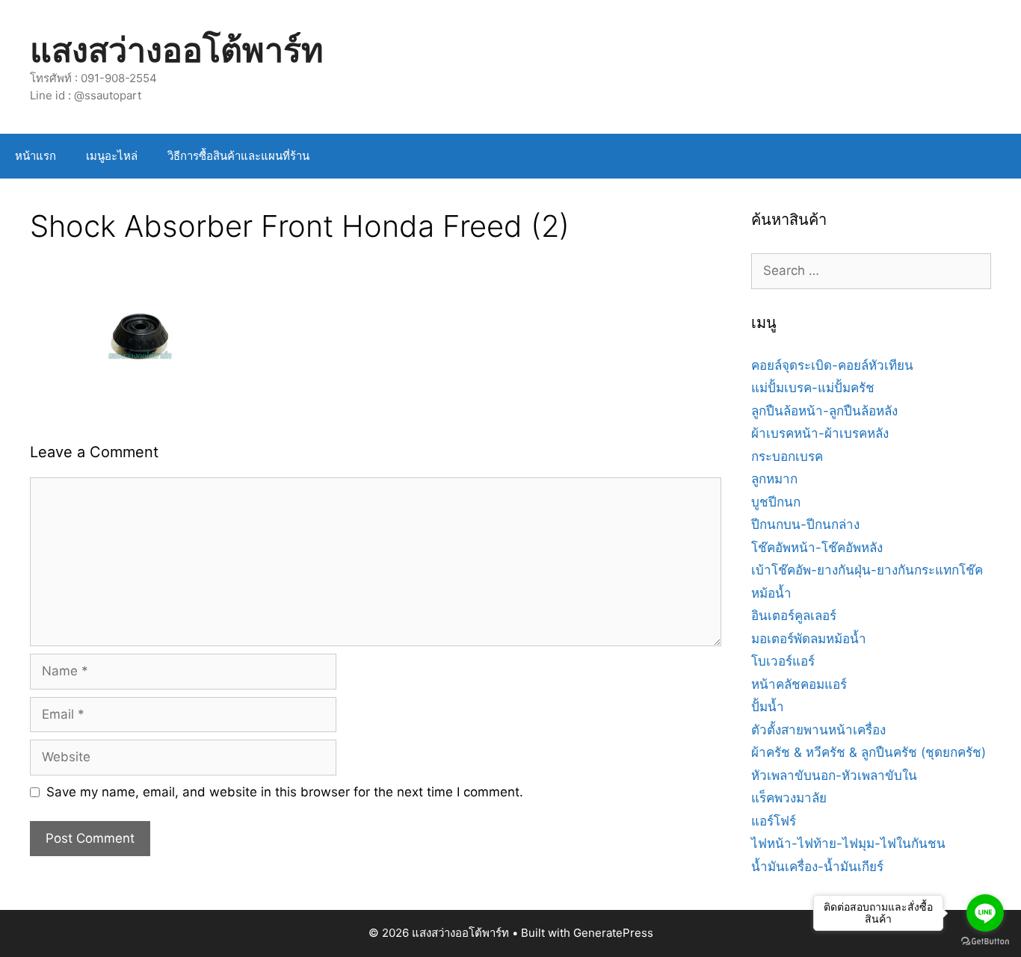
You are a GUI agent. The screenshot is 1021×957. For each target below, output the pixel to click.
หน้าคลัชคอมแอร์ (799, 684)
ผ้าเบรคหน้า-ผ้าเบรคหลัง (820, 433)
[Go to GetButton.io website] (985, 942)
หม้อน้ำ (771, 593)
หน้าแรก (35, 156)
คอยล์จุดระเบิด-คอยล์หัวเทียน (832, 365)
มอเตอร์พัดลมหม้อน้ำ (808, 638)
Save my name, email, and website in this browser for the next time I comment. (284, 791)
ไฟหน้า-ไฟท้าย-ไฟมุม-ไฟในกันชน (848, 843)
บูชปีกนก (776, 502)
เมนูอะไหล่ (112, 156)
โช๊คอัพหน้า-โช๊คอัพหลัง (817, 547)
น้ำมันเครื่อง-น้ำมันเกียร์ (817, 866)
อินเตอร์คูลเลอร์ (793, 615)
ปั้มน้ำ (767, 706)
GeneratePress (613, 933)
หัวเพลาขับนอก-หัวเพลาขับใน (834, 775)
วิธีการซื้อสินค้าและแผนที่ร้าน (238, 156)
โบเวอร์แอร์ (783, 661)
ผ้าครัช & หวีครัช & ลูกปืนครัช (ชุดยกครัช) (868, 752)
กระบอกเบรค (787, 456)
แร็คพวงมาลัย (789, 797)
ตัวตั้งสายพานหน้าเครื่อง (818, 729)
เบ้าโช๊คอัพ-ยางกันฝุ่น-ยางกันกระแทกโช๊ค (867, 570)
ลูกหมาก (774, 478)
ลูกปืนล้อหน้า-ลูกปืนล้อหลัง (824, 410)
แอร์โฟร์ (773, 821)
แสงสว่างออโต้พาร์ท (177, 49)
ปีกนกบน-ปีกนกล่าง (805, 524)
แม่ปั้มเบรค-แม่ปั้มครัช (813, 387)
